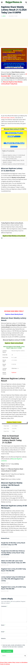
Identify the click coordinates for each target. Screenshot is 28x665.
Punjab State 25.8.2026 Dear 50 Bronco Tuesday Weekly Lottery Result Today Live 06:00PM (13, 553)
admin (4, 16)
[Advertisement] (14, 33)
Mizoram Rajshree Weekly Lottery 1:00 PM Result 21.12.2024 (13, 161)
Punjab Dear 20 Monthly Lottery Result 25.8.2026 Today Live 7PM (13, 544)
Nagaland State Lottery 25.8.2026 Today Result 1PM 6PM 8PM (13, 570)
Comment (4, 606)
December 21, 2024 (13, 16)
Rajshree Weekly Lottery (11, 158)
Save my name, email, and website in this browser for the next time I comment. (14, 645)
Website (3, 638)
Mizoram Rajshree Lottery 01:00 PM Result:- (14, 164)
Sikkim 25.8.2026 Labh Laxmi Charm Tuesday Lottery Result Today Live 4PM (13, 562)
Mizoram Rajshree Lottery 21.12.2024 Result (14, 155)
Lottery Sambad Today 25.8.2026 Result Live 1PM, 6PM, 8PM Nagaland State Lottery (13, 579)
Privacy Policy (3, 662)
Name (3, 625)
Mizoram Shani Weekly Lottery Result (12, 157)
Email (3, 631)
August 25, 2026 (5, 547)
